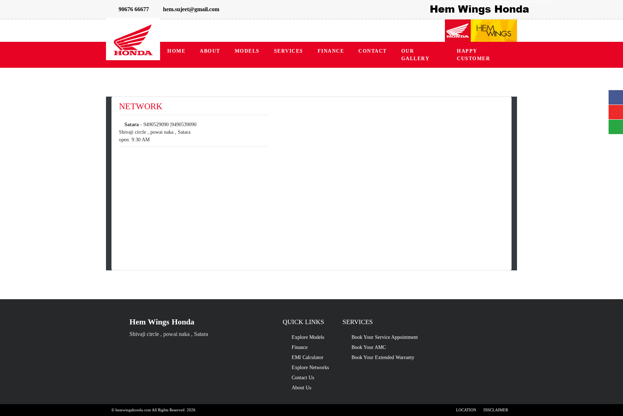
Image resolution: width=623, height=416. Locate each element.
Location (466, 410)
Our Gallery (415, 54)
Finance (331, 51)
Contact (372, 51)
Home (176, 51)
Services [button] (288, 51)
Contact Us (303, 377)
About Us (301, 387)
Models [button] (247, 51)
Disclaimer (495, 410)
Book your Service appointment (385, 337)
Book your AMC (369, 347)
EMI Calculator (307, 357)
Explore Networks (310, 367)
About (210, 51)
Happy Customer (473, 54)
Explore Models (308, 337)
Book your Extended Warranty (383, 357)
